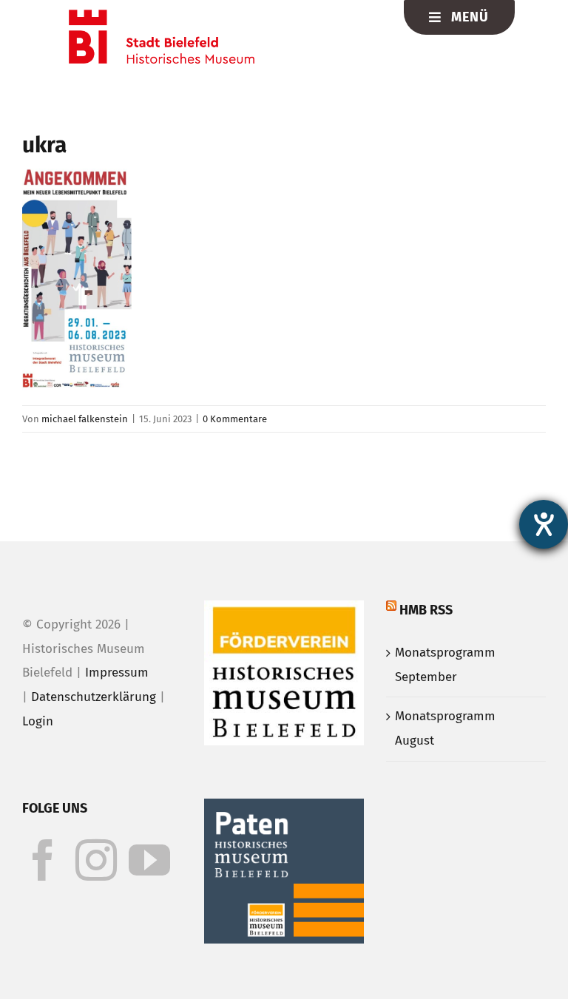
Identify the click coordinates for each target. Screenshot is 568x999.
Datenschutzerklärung (93, 697)
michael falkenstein (84, 418)
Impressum (117, 672)
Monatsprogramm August (445, 728)
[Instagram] (96, 860)
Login (37, 721)
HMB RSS (426, 610)
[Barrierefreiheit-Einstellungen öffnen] (543, 524)
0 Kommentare (235, 418)
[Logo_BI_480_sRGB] (161, 16)
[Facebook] (43, 860)
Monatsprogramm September (445, 665)
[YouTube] (149, 860)
